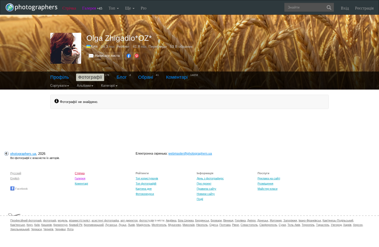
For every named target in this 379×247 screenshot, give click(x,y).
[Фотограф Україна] (88, 46)
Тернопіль (308, 224)
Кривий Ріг (75, 224)
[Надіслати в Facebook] (129, 56)
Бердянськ (202, 220)
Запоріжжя (290, 220)
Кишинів (46, 224)
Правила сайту (206, 188)
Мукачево (174, 224)
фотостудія (146, 220)
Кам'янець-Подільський (338, 220)
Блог (122, 77)
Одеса (213, 224)
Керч (30, 224)
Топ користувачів (147, 178)
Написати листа (107, 56)
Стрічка (69, 8)
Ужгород (336, 224)
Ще (128, 8)
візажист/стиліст (79, 220)
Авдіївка (171, 220)
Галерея (92, 8)
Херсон (357, 224)
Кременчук (60, 224)
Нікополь (202, 224)
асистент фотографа (105, 220)
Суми (282, 224)
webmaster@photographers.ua (190, 153)
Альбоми (84, 85)
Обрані (145, 77)
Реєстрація (364, 8)
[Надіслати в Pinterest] (137, 56)
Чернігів (48, 229)
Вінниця (228, 220)
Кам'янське (17, 224)
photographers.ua (23, 154)
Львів (131, 224)
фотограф (49, 220)
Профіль (59, 77)
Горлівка (240, 220)
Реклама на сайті (269, 178)
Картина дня (144, 188)
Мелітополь (159, 224)
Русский (15, 173)
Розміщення (265, 183)
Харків (347, 224)
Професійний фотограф (26, 220)
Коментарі (177, 77)
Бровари (216, 220)
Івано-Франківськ (310, 220)
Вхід (345, 8)
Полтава (224, 224)
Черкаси (36, 229)
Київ (94, 46)
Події (200, 199)
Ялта (70, 229)
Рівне (235, 224)
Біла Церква (186, 220)
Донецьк (262, 220)
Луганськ (111, 224)
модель (63, 220)
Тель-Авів (293, 224)
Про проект (204, 183)
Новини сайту (206, 193)
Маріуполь (143, 224)
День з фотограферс (210, 178)
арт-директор (129, 220)
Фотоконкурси (145, 193)
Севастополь (249, 224)
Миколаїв (189, 224)
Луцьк (122, 224)
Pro (143, 8)
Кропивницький (94, 224)
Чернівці (60, 229)
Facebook (21, 188)
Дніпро (251, 220)
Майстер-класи (267, 188)
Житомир (276, 220)
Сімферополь (268, 224)
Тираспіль (322, 224)
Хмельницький (19, 229)
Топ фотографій (146, 183)
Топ (112, 8)
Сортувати (58, 85)
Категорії (108, 85)
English (14, 178)
